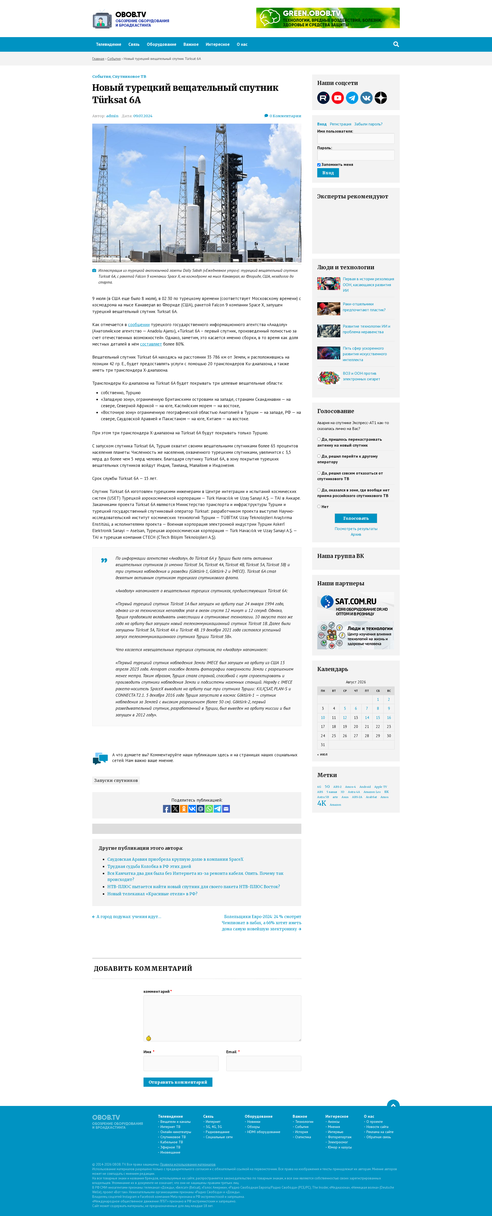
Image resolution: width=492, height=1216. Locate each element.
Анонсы (334, 1121)
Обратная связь (378, 1137)
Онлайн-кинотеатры (175, 1131)
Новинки (253, 1121)
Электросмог (338, 1142)
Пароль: (324, 148)
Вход (322, 123)
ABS (320, 792)
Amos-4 (350, 787)
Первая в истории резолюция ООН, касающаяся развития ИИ (368, 284)
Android (365, 787)
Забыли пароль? (368, 123)
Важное (191, 44)
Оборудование (161, 44)
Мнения (334, 1126)
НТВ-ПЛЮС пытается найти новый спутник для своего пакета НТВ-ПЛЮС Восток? (193, 886)
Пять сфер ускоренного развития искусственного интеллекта (365, 354)
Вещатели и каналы (175, 1121)
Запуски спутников (116, 780)
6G (319, 787)
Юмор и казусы (340, 1147)
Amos (384, 797)
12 (345, 717)
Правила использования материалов (188, 1164)
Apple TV (380, 787)
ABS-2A (357, 797)
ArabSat (371, 797)
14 (367, 717)
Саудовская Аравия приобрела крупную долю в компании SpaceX (175, 859)
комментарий (158, 991)
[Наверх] (393, 1106)
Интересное (218, 44)
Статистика (303, 1137)
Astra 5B (323, 797)
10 (323, 717)
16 (389, 717)
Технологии (304, 1121)
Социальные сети (219, 1137)
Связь (134, 44)
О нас (242, 44)
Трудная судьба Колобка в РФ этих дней (149, 866)
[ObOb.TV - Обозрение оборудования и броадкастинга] (130, 18)
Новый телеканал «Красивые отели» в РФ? (152, 893)
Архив (356, 534)
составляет (151, 344)
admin (112, 116)
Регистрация (340, 123)
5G (327, 786)
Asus (345, 797)
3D (342, 792)
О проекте (374, 1121)
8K (386, 792)
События (101, 76)
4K (321, 803)
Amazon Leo (372, 792)
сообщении (139, 324)
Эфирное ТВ (170, 1147)
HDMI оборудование (263, 1131)
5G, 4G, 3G (214, 1126)
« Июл (322, 754)
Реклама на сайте (380, 1131)
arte (335, 797)
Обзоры (253, 1126)
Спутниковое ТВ (129, 76)
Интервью (335, 1131)
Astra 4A (354, 792)
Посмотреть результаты (356, 528)
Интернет (213, 1121)
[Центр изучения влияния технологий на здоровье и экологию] (328, 26)
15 (378, 717)
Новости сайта (377, 1126)
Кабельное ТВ (171, 1142)
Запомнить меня (337, 164)
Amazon (335, 804)
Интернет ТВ (170, 1126)
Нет (325, 506)
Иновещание (170, 1152)
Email (233, 1052)
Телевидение (108, 44)
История (301, 1131)
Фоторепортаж (340, 1137)
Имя (149, 1052)
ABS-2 (337, 787)
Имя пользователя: (335, 131)
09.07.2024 (142, 116)
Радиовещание (218, 1131)
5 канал (332, 792)
